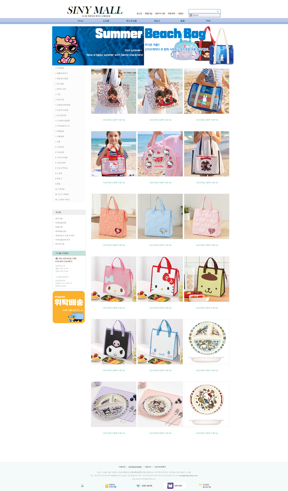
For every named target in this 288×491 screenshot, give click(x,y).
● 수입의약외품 (61, 157)
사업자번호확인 (160, 467)
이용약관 (122, 467)
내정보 (180, 13)
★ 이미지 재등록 (62, 194)
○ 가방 (57, 94)
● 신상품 (58, 173)
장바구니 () (160, 13)
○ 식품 (57, 142)
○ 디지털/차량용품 (62, 121)
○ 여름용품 (59, 131)
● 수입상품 (59, 152)
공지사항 (59, 218)
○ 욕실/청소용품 (61, 78)
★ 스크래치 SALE (62, 200)
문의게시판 (59, 244)
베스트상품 (131, 21)
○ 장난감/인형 (60, 115)
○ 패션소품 (59, 100)
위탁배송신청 (60, 231)
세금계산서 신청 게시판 (64, 235)
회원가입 (148, 13)
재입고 (157, 21)
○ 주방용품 (59, 68)
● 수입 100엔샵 (61, 168)
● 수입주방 (59, 147)
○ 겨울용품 (59, 136)
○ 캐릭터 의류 (60, 89)
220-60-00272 (136, 472)
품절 (182, 21)
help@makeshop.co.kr (188, 476)
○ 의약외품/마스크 (62, 126)
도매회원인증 (60, 223)
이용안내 (148, 467)
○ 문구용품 (59, 84)
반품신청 (59, 227)
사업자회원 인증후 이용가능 (114, 120)
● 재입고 (58, 178)
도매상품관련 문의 (62, 240)
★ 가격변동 (60, 189)
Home (81, 21)
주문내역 (171, 13)
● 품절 (57, 184)
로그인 (139, 13)
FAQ (208, 21)
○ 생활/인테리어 (61, 73)
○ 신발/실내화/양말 (62, 105)
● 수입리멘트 (60, 163)
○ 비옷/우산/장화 (61, 110)
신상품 (106, 21)
